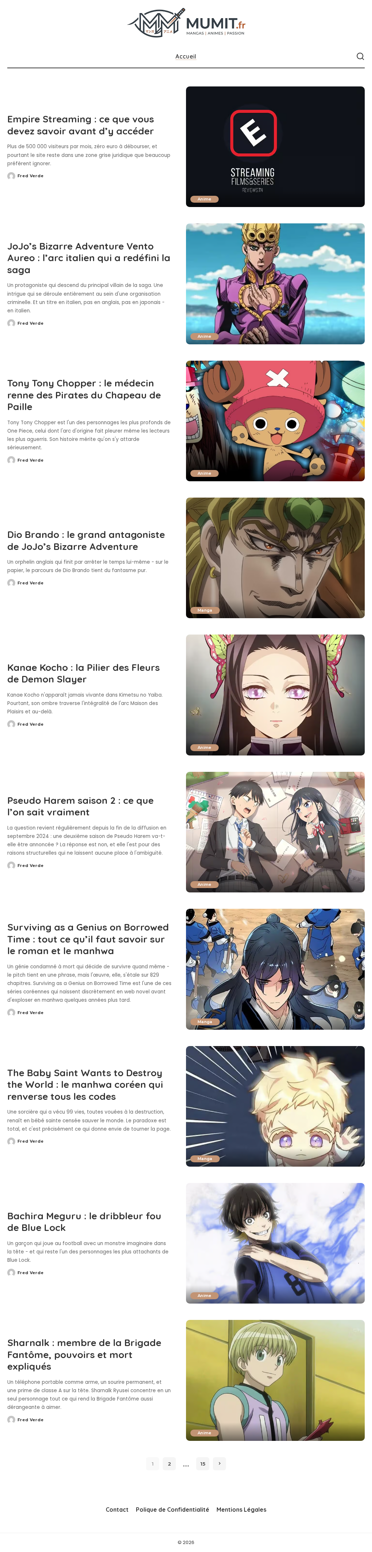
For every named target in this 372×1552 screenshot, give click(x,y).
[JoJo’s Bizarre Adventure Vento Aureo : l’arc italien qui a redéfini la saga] (275, 283)
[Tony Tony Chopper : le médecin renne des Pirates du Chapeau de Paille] (275, 421)
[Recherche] (360, 57)
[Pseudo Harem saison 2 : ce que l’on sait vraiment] (275, 832)
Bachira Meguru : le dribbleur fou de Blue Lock (84, 1222)
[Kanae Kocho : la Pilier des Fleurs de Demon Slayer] (275, 695)
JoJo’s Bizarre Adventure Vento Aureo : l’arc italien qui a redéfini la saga (88, 258)
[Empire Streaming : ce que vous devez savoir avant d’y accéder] (275, 146)
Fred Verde (30, 175)
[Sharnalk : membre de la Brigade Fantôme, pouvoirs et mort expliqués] (275, 1380)
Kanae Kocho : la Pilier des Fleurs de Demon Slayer (83, 673)
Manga (205, 610)
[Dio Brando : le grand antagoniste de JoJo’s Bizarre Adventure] (275, 558)
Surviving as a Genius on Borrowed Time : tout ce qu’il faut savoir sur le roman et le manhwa (88, 939)
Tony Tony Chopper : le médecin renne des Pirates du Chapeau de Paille (84, 395)
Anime (204, 199)
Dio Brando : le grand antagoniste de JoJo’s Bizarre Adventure (86, 540)
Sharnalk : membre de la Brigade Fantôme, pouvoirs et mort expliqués (84, 1354)
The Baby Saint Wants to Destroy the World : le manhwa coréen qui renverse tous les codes (85, 1084)
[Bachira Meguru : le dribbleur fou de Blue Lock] (275, 1243)
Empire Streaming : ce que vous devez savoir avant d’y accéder (80, 125)
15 (203, 1464)
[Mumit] (186, 23)
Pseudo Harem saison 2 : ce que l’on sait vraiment (80, 806)
